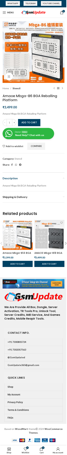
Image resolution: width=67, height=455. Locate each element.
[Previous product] (54, 88)
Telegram (30, 3)
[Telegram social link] (20, 165)
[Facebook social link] (12, 165)
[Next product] (62, 88)
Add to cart (29, 122)
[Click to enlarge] (9, 76)
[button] (18, 264)
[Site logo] (33, 12)
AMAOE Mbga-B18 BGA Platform (48, 254)
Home (6, 88)
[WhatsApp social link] (16, 165)
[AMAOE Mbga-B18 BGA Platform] (49, 235)
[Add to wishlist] (30, 223)
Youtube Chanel (51, 3)
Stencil (16, 88)
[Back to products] (58, 88)
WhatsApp (12, 3)
